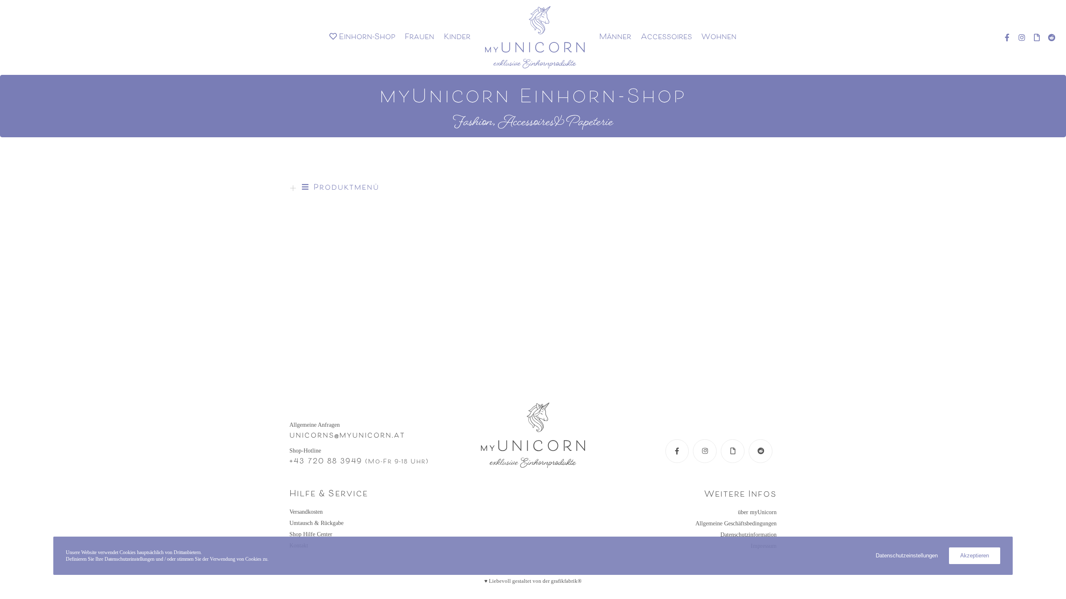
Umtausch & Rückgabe (316, 523)
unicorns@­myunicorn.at (347, 436)
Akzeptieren (974, 555)
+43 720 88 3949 (325, 461)
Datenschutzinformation (748, 535)
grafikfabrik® (566, 581)
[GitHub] (1033, 37)
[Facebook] (1003, 37)
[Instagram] (1018, 37)
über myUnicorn (757, 512)
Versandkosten (306, 512)
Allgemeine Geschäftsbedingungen (736, 523)
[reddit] (1048, 37)
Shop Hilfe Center (310, 534)
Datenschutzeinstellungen (907, 555)
